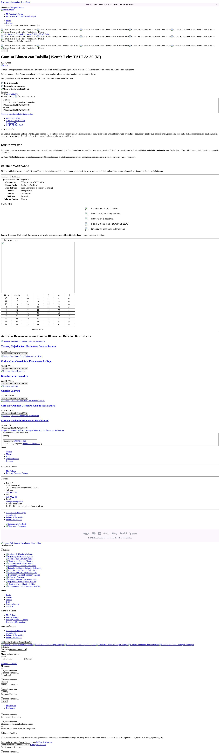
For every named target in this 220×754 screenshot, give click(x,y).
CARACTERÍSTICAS (15, 120)
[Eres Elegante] (7, 10)
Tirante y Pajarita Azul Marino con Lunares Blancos (28, 346)
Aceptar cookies (8, 745)
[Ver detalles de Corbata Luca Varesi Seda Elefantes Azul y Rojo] (21, 356)
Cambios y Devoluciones (16, 622)
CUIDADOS (11, 123)
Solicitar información (24, 114)
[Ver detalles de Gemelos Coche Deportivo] (13, 371)
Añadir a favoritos (8, 114)
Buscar (28, 659)
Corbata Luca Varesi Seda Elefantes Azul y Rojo (26, 361)
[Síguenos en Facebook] (16, 524)
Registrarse (10, 708)
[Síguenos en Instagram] (16, 526)
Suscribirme (8, 441)
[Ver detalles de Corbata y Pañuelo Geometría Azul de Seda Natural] (23, 401)
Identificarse (11, 706)
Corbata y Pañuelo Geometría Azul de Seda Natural (28, 405)
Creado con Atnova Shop (30, 543)
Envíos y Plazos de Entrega (17, 473)
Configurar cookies (38, 745)
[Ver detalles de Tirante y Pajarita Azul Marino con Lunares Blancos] (23, 341)
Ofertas (9, 452)
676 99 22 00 (11, 492)
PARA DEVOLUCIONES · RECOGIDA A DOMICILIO (110, 5)
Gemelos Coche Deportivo (14, 376)
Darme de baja (20, 441)
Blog (8, 456)
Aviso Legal (11, 515)
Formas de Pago (12, 617)
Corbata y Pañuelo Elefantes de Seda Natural (25, 420)
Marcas (9, 454)
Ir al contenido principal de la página (15, 2)
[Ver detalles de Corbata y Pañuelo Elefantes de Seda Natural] (20, 416)
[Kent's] (4, 65)
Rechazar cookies (22, 745)
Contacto (9, 461)
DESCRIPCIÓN (13, 118)
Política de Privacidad (31, 444)
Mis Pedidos (11, 471)
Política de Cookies (14, 519)
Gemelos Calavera (10, 390)
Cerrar (4, 50)
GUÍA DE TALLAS (14, 125)
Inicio (8, 595)
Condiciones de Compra (16, 513)
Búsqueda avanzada (9, 664)
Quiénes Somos (12, 459)
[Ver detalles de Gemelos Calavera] (9, 386)
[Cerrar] (2, 548)
